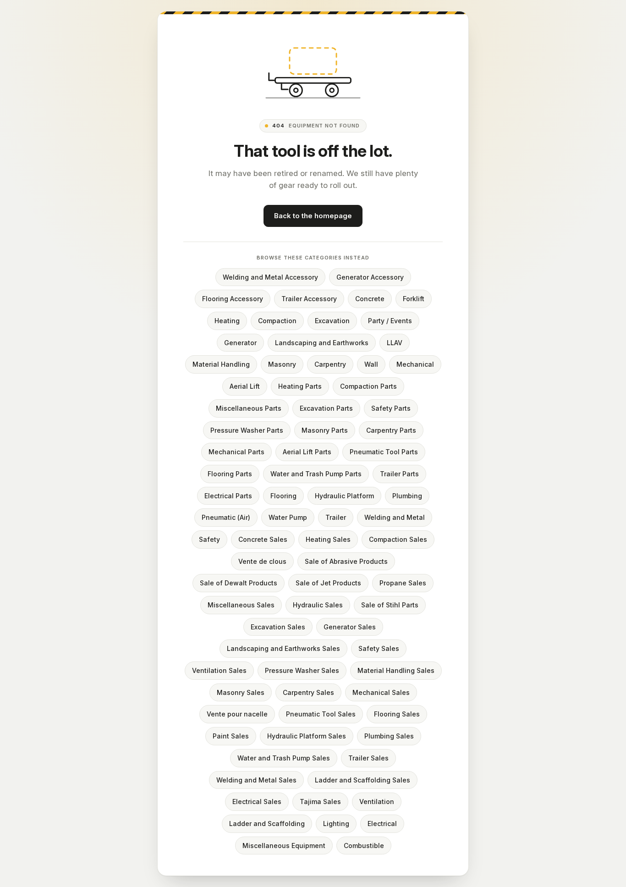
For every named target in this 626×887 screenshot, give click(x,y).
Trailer (335, 517)
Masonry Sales (240, 692)
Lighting (336, 823)
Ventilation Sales (219, 670)
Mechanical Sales (381, 692)
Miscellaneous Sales (241, 605)
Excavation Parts (326, 408)
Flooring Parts (230, 474)
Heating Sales (328, 539)
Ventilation (376, 801)
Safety (209, 539)
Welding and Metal (394, 517)
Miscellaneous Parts (248, 408)
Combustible (364, 845)
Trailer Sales (368, 758)
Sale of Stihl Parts (389, 605)
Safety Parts (391, 408)
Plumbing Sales (389, 736)
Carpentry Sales (308, 692)
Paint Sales (231, 736)
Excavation (332, 321)
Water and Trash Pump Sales (283, 758)
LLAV (394, 343)
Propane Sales (402, 583)
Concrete (369, 299)
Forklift (413, 299)
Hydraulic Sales (318, 605)
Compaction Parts (368, 386)
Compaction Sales (398, 539)
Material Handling (221, 364)
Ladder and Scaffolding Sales (362, 780)
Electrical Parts (228, 496)
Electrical (382, 823)
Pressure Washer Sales (302, 670)
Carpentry (330, 364)
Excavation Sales (278, 627)
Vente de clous (262, 561)
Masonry (282, 364)
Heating (227, 321)
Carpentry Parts (391, 430)
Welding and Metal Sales (256, 780)
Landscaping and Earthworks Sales (283, 648)
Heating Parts (300, 386)
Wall (371, 364)
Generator (240, 343)
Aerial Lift (245, 386)
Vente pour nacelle (237, 714)
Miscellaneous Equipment (283, 845)
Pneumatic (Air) (226, 517)
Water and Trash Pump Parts (316, 474)
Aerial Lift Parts (307, 452)
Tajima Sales (320, 801)
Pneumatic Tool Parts (384, 452)
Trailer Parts (399, 474)
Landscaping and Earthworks (321, 343)
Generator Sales (350, 627)
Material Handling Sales (395, 670)
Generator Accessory (370, 277)
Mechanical (415, 364)
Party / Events (390, 321)
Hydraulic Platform (344, 496)
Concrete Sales (262, 539)
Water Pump (288, 517)
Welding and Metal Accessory (270, 277)
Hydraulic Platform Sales (306, 736)
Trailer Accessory (309, 299)
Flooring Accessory (232, 299)
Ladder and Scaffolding (267, 823)
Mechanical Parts (236, 452)
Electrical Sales (256, 801)
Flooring (283, 496)
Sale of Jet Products (328, 583)
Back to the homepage (313, 215)
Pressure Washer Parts (246, 430)
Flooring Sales (397, 714)
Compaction (277, 321)
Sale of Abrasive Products (346, 561)
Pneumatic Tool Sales (321, 714)
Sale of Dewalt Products (238, 583)
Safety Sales (378, 648)
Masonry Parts (325, 430)
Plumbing (407, 496)
